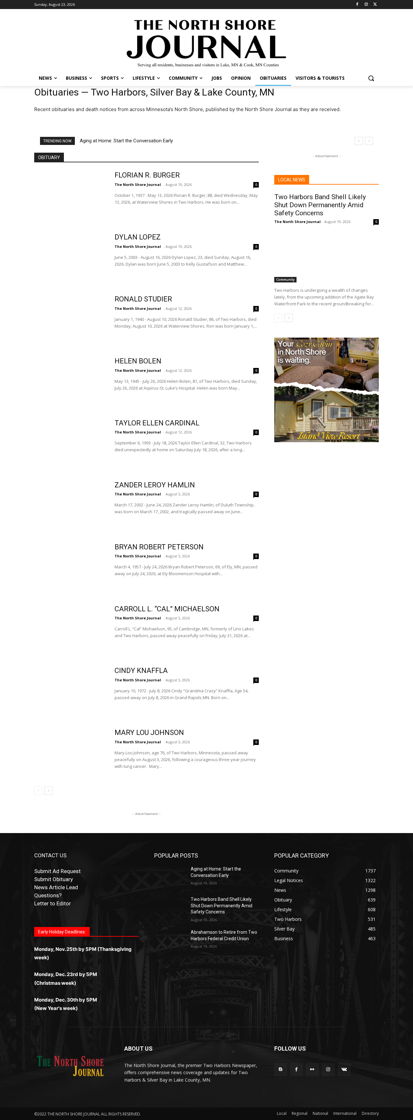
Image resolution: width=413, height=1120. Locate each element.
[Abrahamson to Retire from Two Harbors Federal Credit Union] (170, 940)
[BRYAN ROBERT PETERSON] (70, 568)
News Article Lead (56, 887)
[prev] (359, 141)
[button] (371, 78)
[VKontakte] (344, 1069)
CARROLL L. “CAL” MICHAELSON (167, 609)
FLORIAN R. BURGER (147, 175)
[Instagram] (366, 4)
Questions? (48, 895)
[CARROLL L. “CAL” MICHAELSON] (70, 630)
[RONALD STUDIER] (70, 320)
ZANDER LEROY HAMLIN (155, 485)
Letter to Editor (52, 903)
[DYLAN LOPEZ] (70, 258)
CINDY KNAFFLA (141, 671)
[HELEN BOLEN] (70, 382)
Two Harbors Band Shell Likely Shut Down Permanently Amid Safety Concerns (320, 205)
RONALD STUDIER (143, 299)
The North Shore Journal (138, 184)
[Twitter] (375, 4)
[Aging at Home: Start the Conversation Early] (170, 877)
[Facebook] (357, 4)
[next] (369, 141)
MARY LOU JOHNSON (149, 732)
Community (285, 279)
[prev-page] (38, 791)
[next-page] (49, 791)
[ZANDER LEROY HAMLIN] (70, 506)
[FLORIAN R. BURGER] (70, 196)
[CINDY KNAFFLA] (70, 691)
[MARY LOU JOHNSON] (70, 753)
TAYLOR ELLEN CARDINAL (157, 423)
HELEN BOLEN (138, 361)
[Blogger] (280, 1069)
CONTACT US (50, 855)
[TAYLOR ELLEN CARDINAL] (70, 444)
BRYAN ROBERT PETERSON (159, 547)
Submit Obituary (53, 879)
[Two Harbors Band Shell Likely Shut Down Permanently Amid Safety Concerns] (326, 256)
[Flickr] (312, 1069)
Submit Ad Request (57, 871)
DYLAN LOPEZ (138, 237)
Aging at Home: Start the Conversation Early (126, 141)
